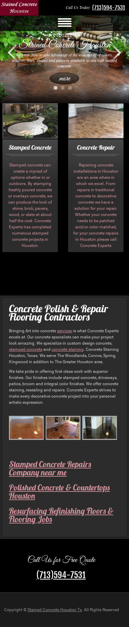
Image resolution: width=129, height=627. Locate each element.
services (64, 330)
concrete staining (68, 349)
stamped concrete (25, 349)
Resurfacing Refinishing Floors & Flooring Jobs (61, 515)
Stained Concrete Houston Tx (55, 609)
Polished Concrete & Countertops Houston (59, 491)
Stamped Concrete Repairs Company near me (50, 468)
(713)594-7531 (108, 7)
